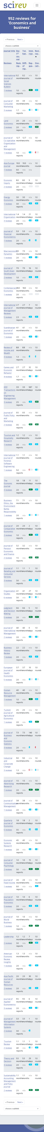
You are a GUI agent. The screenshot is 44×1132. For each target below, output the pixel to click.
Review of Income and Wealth (9, 350)
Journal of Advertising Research (9, 783)
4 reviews (8, 376)
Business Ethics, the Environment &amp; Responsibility (10, 506)
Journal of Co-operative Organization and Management (10, 143)
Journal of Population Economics (8, 900)
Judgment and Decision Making (9, 611)
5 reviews (8, 317)
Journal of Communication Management (11, 803)
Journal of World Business (8, 919)
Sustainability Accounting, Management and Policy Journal (10, 1081)
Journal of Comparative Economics (9, 529)
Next (20, 39)
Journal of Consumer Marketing (8, 104)
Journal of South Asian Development (10, 271)
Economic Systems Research (8, 843)
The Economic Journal (8, 483)
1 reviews (8, 90)
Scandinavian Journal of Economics (9, 330)
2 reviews (8, 127)
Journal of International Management (10, 631)
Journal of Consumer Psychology (9, 863)
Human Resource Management (10, 693)
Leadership (9, 936)
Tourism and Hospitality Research (9, 438)
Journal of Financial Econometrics (10, 234)
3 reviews (8, 110)
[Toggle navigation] (37, 5)
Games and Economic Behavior (8, 370)
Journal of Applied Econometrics (10, 1002)
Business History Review (8, 650)
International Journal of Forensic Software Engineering (9, 461)
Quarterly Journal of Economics (8, 823)
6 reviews (8, 597)
